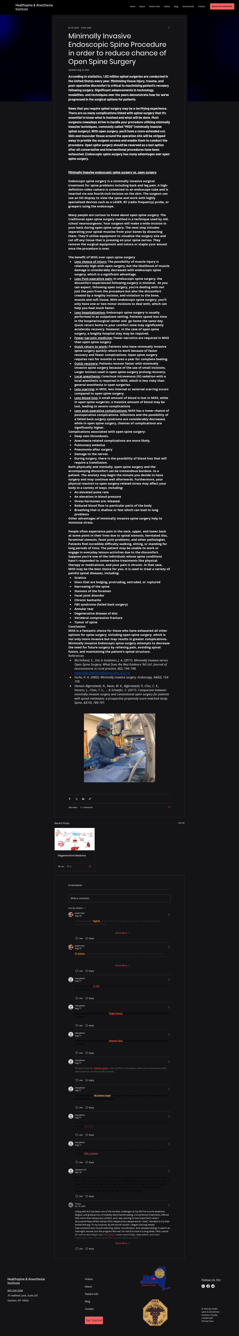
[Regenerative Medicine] (75, 839)
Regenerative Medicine (72, 855)
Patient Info (91, 1294)
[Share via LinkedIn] (83, 798)
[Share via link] (90, 798)
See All (181, 822)
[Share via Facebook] (69, 798)
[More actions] (169, 27)
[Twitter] (213, 1286)
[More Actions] (169, 914)
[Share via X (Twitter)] (76, 798)
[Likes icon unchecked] (77, 938)
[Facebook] (208, 1286)
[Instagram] (203, 1286)
